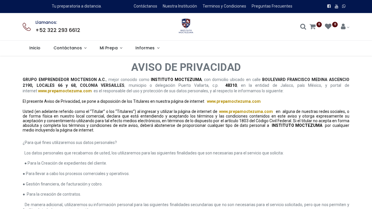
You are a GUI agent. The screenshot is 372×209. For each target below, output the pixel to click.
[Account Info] (345, 27)
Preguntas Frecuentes (272, 6)
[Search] (303, 27)
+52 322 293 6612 (57, 30)
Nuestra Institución (180, 6)
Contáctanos (145, 6)
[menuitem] (35, 48)
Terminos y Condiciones (224, 6)
